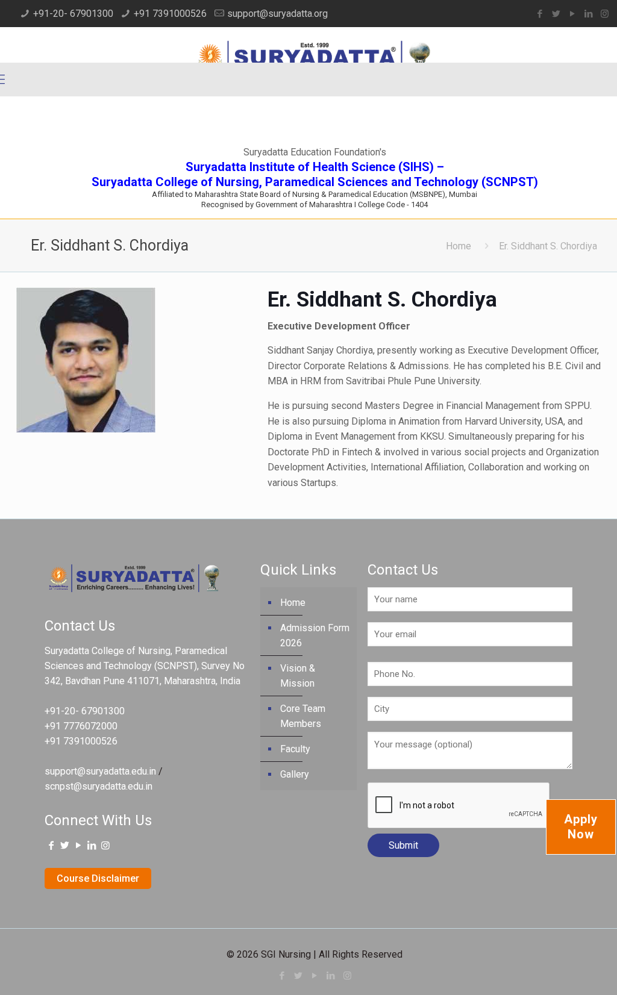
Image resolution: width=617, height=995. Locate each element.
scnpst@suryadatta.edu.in (98, 786)
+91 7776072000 (81, 726)
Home (458, 246)
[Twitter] (556, 13)
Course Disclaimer (98, 878)
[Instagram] (604, 13)
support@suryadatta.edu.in (100, 771)
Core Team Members (302, 716)
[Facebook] (539, 13)
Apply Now (581, 826)
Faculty (295, 749)
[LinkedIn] (588, 13)
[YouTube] (572, 13)
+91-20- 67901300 (73, 13)
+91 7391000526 (170, 13)
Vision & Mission (297, 676)
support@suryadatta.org (277, 13)
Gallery (294, 774)
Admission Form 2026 (314, 635)
